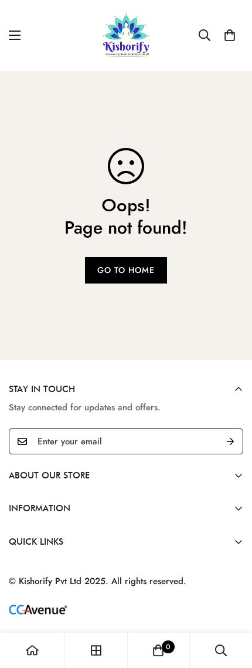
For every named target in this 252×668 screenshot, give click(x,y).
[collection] (96, 650)
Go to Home (126, 270)
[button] (229, 35)
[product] (32, 650)
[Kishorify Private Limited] (126, 35)
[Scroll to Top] (231, 606)
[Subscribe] (230, 441)
